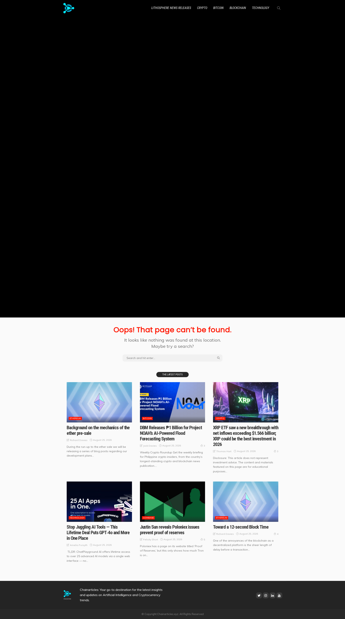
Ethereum (75, 418)
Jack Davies (150, 445)
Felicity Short (150, 539)
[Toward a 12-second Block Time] (245, 502)
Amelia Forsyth (78, 545)
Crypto (202, 8)
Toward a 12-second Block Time (241, 527)
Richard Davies (78, 440)
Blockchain (238, 8)
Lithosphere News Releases (171, 8)
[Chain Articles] (69, 8)
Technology (260, 8)
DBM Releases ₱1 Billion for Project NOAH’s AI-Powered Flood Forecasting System (171, 433)
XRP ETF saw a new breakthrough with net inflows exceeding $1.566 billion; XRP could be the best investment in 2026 (245, 436)
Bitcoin (218, 8)
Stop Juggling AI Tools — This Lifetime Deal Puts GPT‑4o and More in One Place (98, 532)
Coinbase (148, 517)
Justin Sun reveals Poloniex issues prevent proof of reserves (169, 529)
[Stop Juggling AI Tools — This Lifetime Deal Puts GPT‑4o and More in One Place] (99, 502)
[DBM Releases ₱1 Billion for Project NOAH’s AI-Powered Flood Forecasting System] (172, 402)
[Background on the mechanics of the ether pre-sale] (99, 402)
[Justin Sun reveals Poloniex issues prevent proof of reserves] (172, 502)
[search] (278, 8)
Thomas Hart (223, 451)
